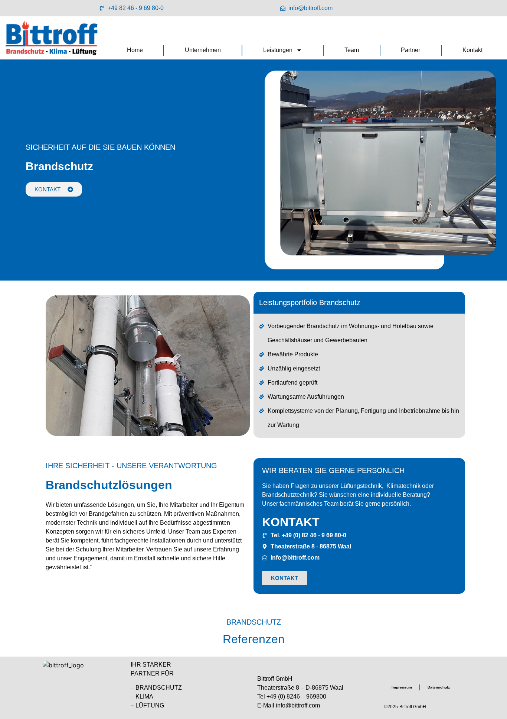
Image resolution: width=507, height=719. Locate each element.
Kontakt (472, 50)
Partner (410, 50)
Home (135, 50)
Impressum (402, 687)
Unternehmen (203, 50)
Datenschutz (439, 687)
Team (351, 50)
